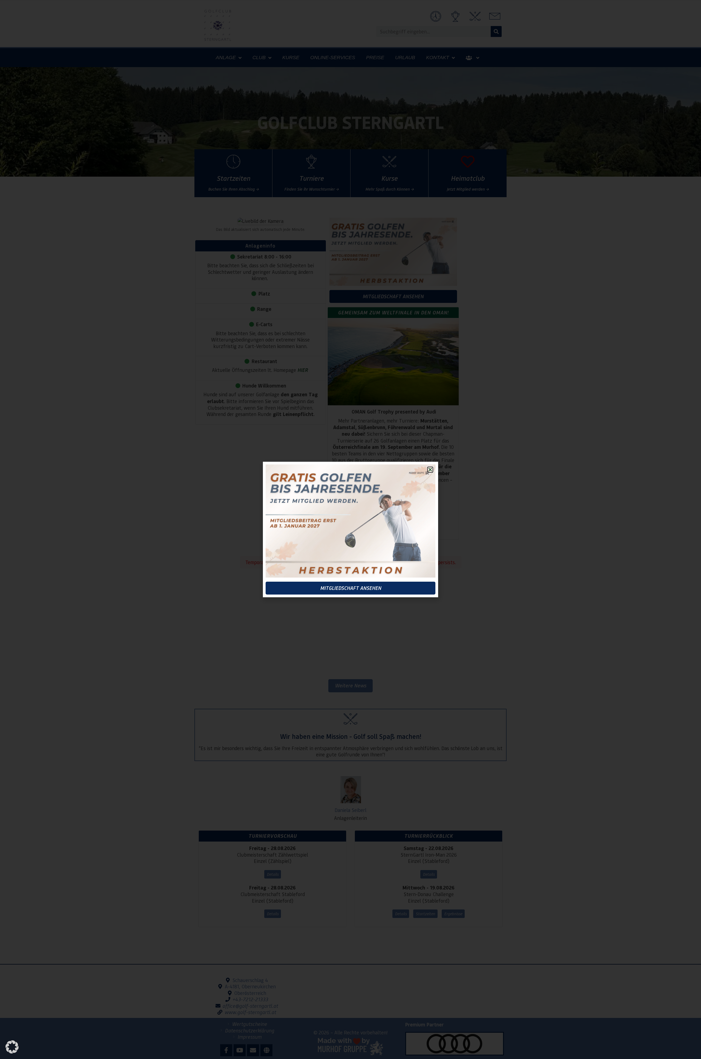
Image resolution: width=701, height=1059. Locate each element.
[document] (350, 529)
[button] (12, 1047)
